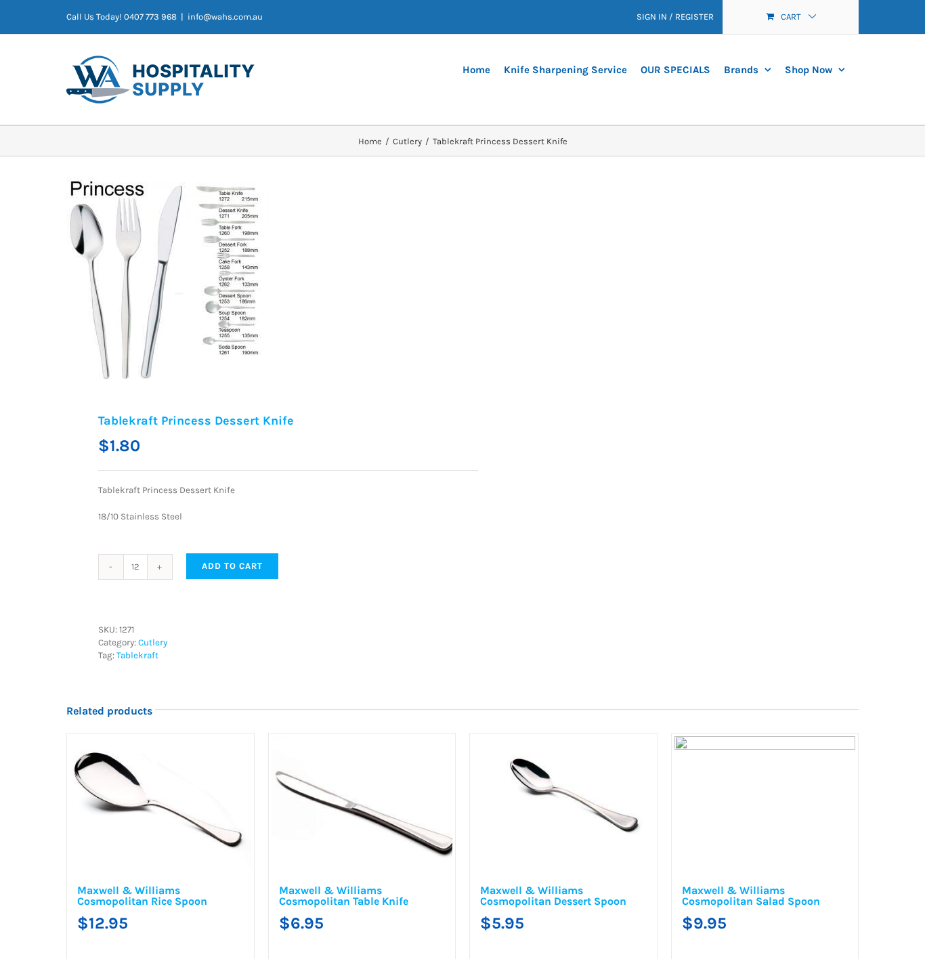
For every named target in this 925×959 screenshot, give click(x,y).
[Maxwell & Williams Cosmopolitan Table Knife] (664, 808)
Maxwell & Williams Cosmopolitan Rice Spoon (195, 902)
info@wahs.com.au (225, 17)
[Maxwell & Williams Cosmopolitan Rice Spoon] (261, 808)
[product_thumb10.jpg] (256, 278)
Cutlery (152, 642)
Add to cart (232, 566)
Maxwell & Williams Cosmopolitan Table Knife (597, 902)
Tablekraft (137, 655)
